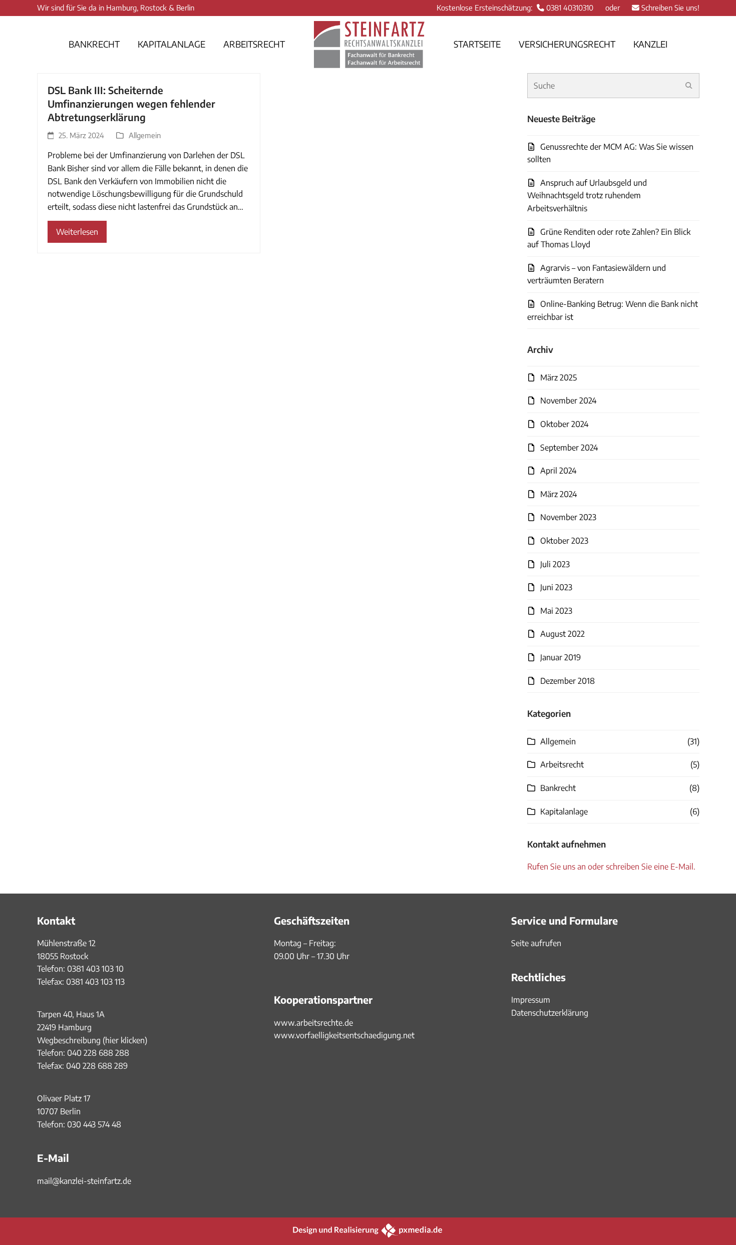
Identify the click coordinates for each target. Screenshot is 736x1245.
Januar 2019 (560, 657)
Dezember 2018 (567, 681)
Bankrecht (558, 788)
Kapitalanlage (564, 811)
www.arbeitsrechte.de (313, 1023)
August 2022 (562, 634)
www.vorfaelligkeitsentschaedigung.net (344, 1035)
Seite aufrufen (536, 943)
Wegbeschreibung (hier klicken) (92, 1040)
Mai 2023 (556, 611)
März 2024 (558, 494)
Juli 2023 (555, 564)
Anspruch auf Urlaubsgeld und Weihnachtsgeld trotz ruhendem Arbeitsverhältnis (587, 195)
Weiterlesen (77, 232)
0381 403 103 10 (94, 969)
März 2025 (558, 377)
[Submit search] (688, 86)
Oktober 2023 (564, 541)
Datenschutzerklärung (549, 1013)
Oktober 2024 (564, 424)
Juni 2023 (556, 587)
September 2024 (569, 448)
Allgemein (145, 135)
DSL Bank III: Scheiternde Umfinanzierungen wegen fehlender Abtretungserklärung (131, 103)
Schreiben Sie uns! (670, 7)
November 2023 (568, 517)
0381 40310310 (569, 7)
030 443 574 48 (94, 1124)
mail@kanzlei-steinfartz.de (84, 1181)
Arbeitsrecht (562, 764)
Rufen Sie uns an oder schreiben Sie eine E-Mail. (611, 867)
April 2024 (558, 471)
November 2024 (568, 400)
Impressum (530, 1000)
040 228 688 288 (98, 1053)
